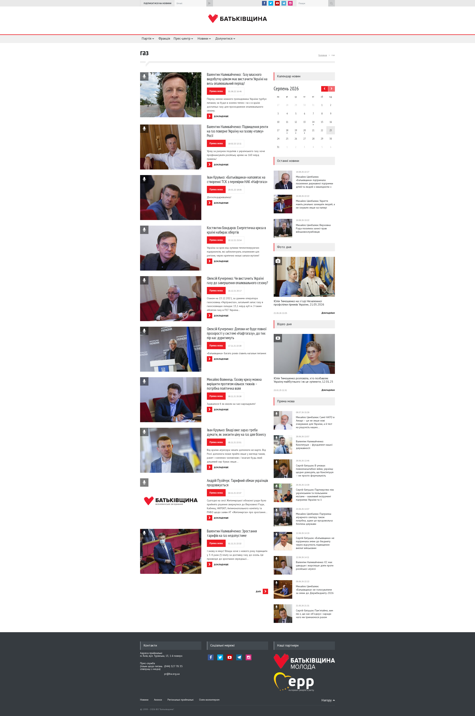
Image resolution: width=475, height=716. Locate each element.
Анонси (158, 699)
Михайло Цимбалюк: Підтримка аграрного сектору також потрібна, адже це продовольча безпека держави (314, 519)
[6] (295, 130)
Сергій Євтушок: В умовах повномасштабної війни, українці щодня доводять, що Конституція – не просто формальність (314, 470)
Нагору (326, 700)
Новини (202, 38)
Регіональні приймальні (181, 699)
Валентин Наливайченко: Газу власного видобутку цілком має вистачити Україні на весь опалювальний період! (237, 79)
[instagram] (290, 3)
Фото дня (284, 247)
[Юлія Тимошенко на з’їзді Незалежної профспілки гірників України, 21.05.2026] (304, 277)
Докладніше (328, 313)
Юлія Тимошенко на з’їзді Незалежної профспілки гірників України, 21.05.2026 (299, 303)
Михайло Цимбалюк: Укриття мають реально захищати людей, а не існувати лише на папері (315, 204)
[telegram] (283, 3)
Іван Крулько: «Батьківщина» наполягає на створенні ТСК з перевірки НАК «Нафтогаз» (237, 179)
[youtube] (277, 3)
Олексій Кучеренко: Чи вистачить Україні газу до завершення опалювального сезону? (237, 280)
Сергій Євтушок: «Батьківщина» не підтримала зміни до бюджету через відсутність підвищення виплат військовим (315, 543)
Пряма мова (216, 91)
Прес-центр (181, 38)
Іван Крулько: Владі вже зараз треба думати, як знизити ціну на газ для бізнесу (236, 432)
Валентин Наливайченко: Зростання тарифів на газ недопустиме (232, 533)
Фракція (164, 38)
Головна (322, 55)
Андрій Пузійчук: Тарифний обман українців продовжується (237, 482)
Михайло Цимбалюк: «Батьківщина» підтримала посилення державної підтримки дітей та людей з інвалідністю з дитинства (314, 181)
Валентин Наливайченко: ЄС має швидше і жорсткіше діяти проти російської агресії (314, 565)
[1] (313, 122)
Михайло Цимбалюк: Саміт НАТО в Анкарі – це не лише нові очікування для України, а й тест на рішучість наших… (315, 422)
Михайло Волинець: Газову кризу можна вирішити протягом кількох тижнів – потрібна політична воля (234, 384)
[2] (287, 130)
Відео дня (284, 324)
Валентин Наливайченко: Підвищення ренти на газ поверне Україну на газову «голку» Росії (237, 131)
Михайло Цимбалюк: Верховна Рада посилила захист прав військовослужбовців (313, 228)
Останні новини (288, 161)
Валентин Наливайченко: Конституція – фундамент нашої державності (314, 445)
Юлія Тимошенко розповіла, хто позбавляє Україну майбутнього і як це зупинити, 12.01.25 (303, 380)
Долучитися (223, 38)
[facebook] (264, 3)
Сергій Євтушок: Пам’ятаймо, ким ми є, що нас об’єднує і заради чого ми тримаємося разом (314, 614)
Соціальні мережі (222, 645)
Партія (146, 38)
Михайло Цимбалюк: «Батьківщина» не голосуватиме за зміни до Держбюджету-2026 (315, 590)
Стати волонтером (209, 699)
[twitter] (270, 3)
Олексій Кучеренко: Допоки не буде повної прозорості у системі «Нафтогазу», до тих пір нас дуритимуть (237, 333)
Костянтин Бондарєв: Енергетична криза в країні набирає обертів (236, 230)
